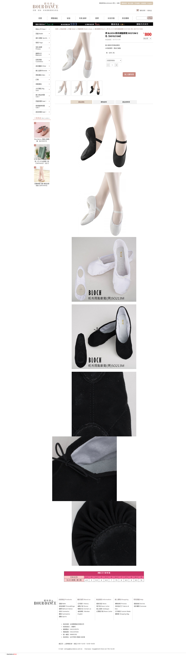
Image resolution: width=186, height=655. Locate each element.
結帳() (162, 36)
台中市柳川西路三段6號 (77, 637)
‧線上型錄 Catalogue (102, 609)
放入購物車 (129, 74)
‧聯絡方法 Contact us (84, 609)
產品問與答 (126, 102)
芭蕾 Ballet (72, 29)
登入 (114, 3)
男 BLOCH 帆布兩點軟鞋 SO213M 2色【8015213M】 (125, 29)
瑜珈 (60, 606)
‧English (80, 614)
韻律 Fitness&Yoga (68, 606)
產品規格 (81, 102)
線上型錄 (130, 3)
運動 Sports (63, 616)
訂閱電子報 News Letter (104, 611)
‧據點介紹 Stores (82, 606)
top (161, 52)
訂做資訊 (143, 3)
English (149, 3)
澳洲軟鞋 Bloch (100, 29)
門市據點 (137, 3)
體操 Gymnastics (64, 614)
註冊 (118, 3)
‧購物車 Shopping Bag (122, 614)
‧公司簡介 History (83, 603)
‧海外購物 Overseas (140, 606)
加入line (162, 40)
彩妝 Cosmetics (64, 611)
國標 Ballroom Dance (66, 609)
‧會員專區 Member (83, 611)
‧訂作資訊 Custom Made (123, 611)
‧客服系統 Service (139, 603)
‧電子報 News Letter (102, 606)
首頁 (56, 29)
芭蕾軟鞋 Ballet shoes (85, 29)
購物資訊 (124, 3)
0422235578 (74, 629)
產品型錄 (63, 29)
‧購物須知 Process (121, 603)
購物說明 (104, 102)
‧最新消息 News (101, 603)
